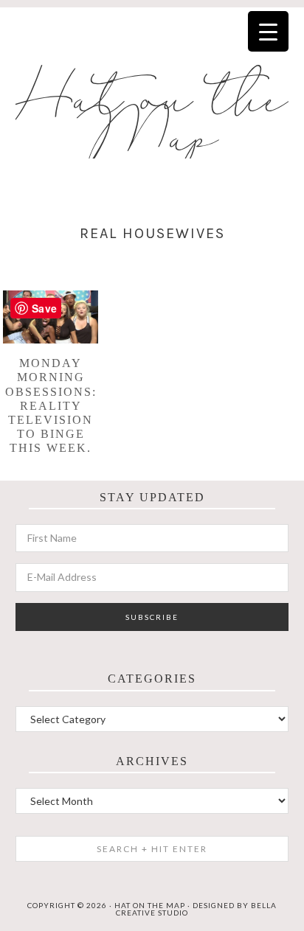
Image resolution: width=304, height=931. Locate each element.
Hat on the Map (152, 120)
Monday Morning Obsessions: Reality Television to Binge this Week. (51, 405)
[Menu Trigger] (268, 31)
